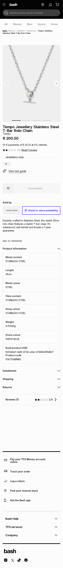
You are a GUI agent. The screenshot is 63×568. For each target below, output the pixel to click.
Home (5, 31)
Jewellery (21, 31)
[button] (7, 164)
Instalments (9, 370)
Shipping (8, 379)
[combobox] (31, 12)
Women (12, 31)
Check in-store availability (43, 210)
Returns (7, 387)
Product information (15, 248)
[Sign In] (50, 4)
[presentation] (6, 24)
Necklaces (31, 31)
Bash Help (11, 518)
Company (11, 535)
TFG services (14, 527)
